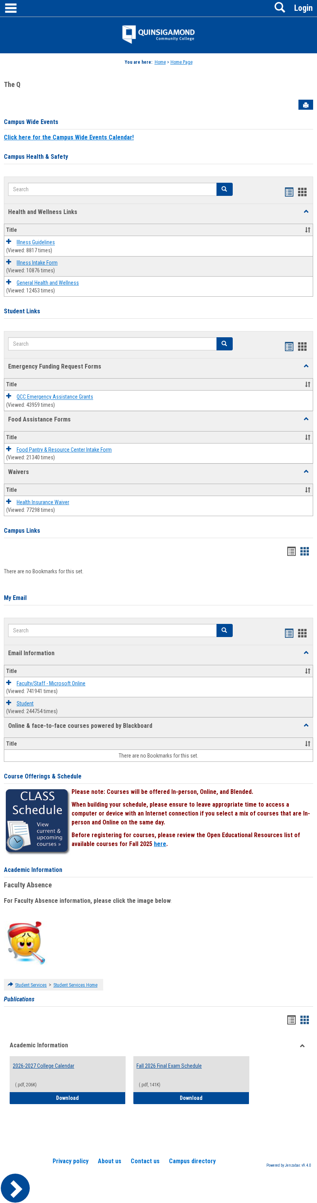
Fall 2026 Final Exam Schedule (169, 1066)
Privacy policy (71, 1161)
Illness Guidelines (36, 243)
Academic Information (33, 869)
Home (160, 62)
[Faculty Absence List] (26, 943)
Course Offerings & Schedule (43, 776)
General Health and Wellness (48, 283)
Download (91, 1097)
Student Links (22, 311)
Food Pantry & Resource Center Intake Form (64, 450)
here (160, 844)
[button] (306, 212)
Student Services (31, 985)
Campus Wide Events (31, 122)
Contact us (145, 1161)
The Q (12, 84)
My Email (15, 598)
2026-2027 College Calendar (43, 1066)
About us (109, 1161)
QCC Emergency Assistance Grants (55, 397)
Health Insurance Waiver (43, 502)
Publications (19, 999)
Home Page (181, 62)
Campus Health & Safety (36, 156)
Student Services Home (75, 985)
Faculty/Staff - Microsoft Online (51, 683)
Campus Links (22, 530)
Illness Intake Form (37, 263)
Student (25, 703)
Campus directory (192, 1161)
